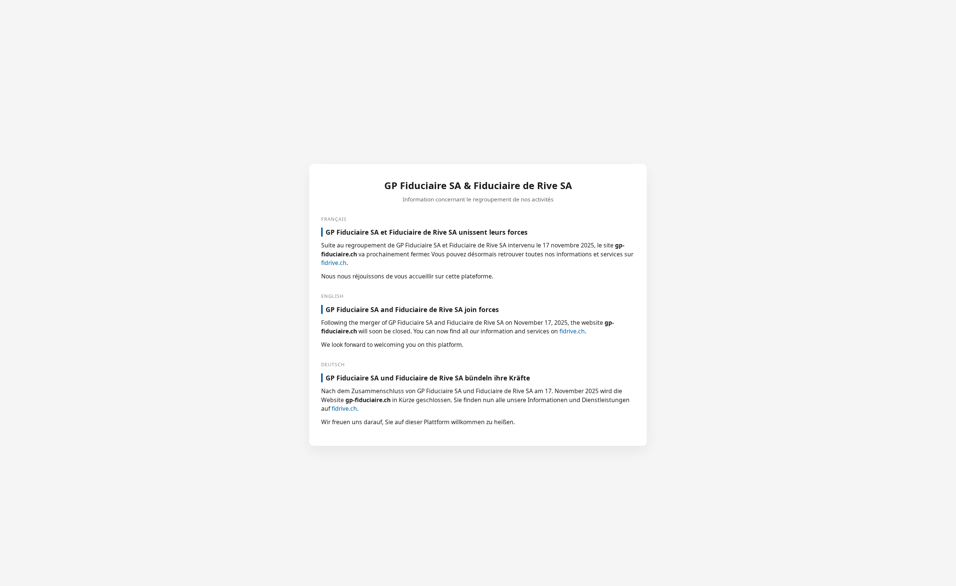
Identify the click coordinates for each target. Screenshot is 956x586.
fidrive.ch (334, 263)
